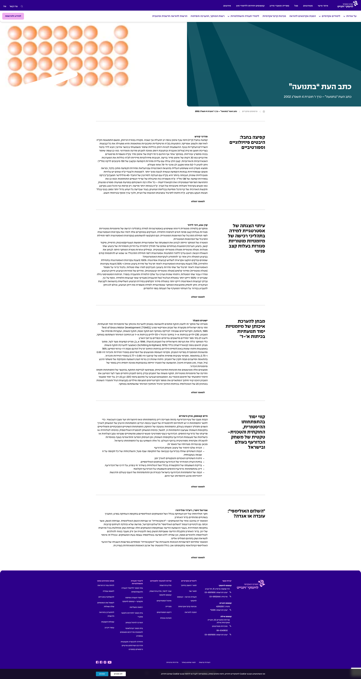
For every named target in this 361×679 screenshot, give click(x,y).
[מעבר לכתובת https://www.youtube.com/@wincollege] (110, 662)
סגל (296, 6)
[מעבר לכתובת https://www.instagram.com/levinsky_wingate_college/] (105, 662)
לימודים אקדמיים (331, 16)
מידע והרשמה (165, 585)
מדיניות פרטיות (172, 662)
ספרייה (168, 607)
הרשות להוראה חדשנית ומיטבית (169, 16)
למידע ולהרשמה (13, 16)
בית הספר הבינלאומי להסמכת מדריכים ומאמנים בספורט (131, 632)
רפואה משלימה (136, 607)
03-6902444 (215, 597)
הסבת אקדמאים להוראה (302, 16)
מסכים (102, 674)
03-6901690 (210, 592)
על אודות (351, 16)
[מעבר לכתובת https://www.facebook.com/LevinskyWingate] (101, 662)
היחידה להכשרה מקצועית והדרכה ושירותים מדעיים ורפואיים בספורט (132, 645)
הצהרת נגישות (204, 662)
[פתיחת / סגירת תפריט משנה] (344, 16)
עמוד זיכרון (109, 628)
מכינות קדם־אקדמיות (274, 16)
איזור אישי (323, 6)
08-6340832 (222, 631)
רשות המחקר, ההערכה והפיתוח (207, 16)
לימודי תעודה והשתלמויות (245, 16)
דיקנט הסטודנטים (164, 612)
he (5, 6)
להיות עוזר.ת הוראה (105, 585)
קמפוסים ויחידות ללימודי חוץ (250, 6)
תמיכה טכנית (165, 618)
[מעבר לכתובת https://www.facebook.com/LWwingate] (97, 662)
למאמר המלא (198, 201)
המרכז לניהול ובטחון (134, 623)
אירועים (227, 6)
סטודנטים (308, 6)
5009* (212, 610)
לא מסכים (118, 674)
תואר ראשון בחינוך (189, 585)
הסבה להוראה (191, 612)
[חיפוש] (22, 6)
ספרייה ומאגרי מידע (279, 6)
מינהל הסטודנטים (164, 601)
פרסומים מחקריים (249, 111)
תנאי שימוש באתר (189, 662)
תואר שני (193, 591)
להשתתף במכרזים (106, 597)
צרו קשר (13, 6)
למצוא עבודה (108, 591)
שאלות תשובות (107, 622)
